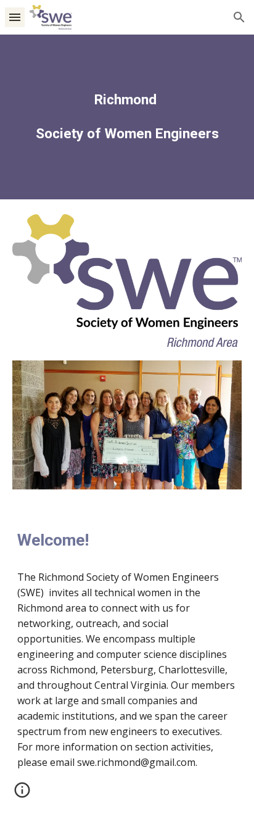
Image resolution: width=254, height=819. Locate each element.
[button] (15, 17)
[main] (127, 117)
